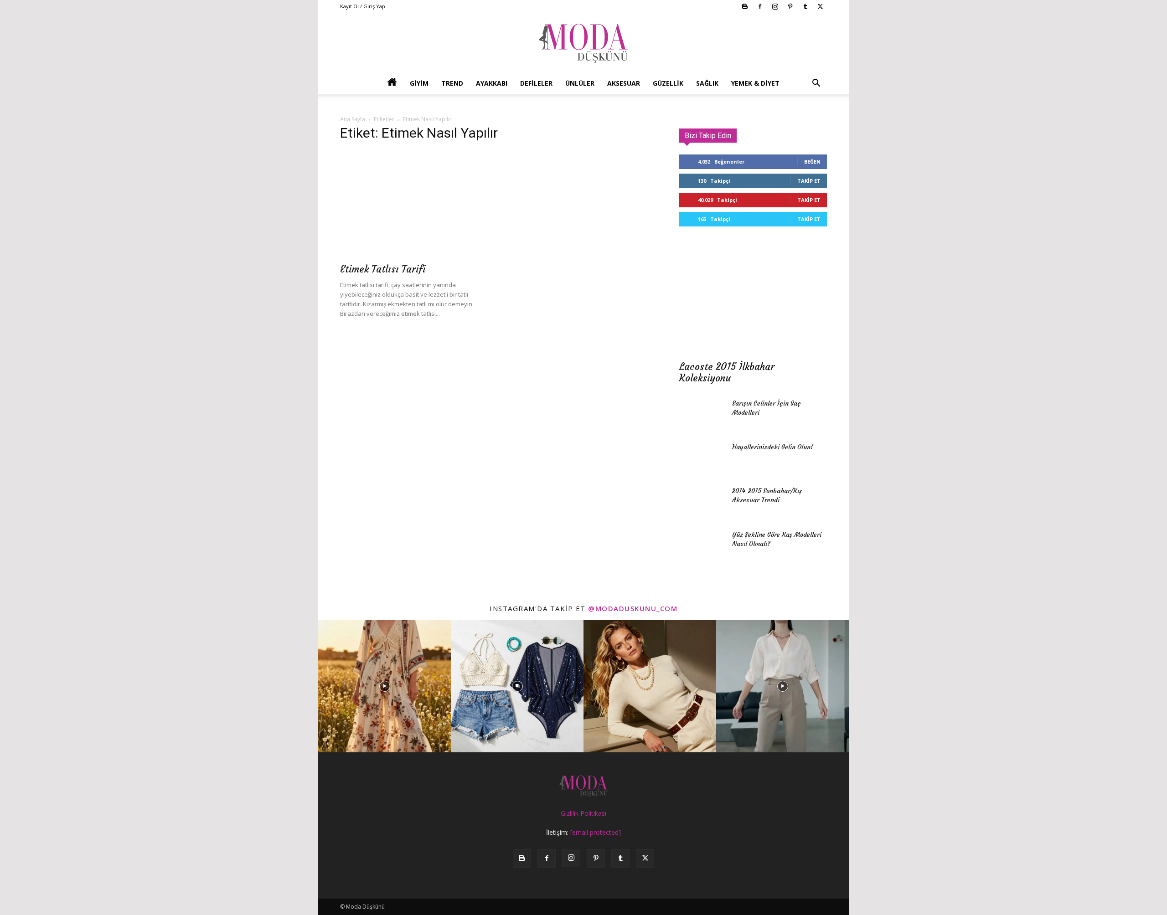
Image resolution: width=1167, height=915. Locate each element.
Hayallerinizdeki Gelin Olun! (772, 447)
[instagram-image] (384, 686)
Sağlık (707, 83)
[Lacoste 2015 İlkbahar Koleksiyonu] (753, 301)
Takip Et (809, 180)
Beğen (812, 161)
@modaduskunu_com (632, 608)
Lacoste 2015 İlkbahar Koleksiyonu (727, 372)
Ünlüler (579, 83)
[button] (816, 84)
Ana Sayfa (352, 119)
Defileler (536, 83)
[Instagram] (775, 6)
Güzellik (668, 83)
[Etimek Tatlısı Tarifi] (414, 203)
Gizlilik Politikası (583, 813)
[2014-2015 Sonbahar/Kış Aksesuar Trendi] (702, 502)
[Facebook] (760, 6)
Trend (452, 83)
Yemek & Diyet (755, 83)
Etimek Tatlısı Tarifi (382, 269)
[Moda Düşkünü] (583, 43)
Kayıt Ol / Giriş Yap (362, 6)
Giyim (419, 83)
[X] (820, 6)
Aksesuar (623, 83)
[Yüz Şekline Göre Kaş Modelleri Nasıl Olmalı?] (702, 546)
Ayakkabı (491, 83)
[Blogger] (745, 6)
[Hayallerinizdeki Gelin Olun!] (702, 458)
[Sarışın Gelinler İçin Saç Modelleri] (702, 415)
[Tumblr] (805, 6)
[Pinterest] (790, 6)
